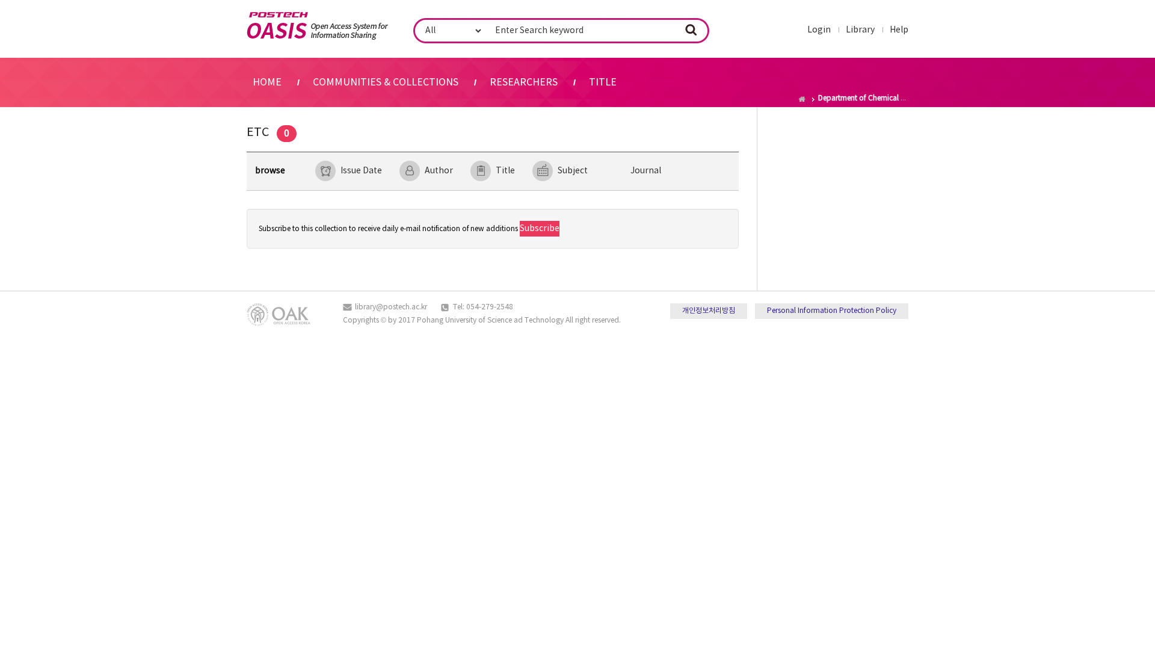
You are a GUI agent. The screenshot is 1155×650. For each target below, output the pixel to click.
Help (899, 30)
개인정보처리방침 (708, 311)
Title (603, 82)
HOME (267, 82)
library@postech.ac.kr (391, 307)
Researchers (524, 82)
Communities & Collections (385, 82)
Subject (573, 171)
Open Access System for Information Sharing (317, 26)
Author (439, 171)
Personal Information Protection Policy (831, 311)
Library (860, 30)
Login (819, 30)
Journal (645, 171)
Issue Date (361, 171)
